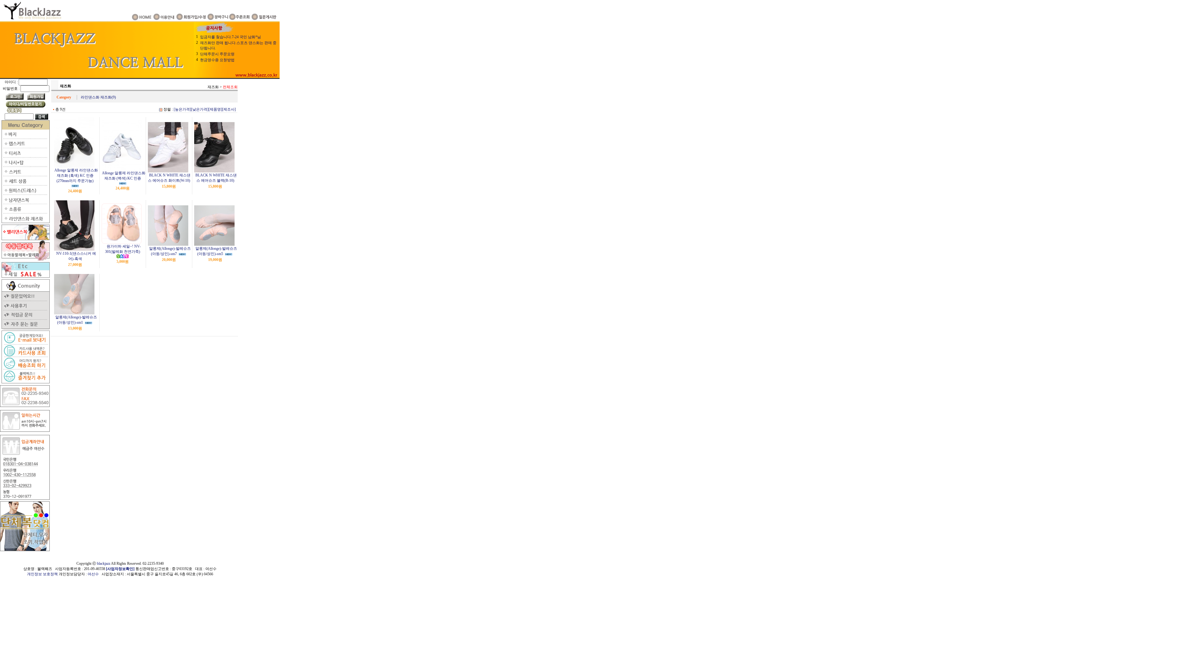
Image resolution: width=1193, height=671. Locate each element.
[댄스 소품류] (25, 212)
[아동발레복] (25, 259)
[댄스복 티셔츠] (25, 156)
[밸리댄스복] (25, 239)
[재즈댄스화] (25, 222)
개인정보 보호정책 (42, 574)
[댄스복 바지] (25, 137)
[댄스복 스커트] (25, 175)
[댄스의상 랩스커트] (25, 147)
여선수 (93, 574)
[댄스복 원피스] (25, 193)
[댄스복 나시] (25, 165)
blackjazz (103, 563)
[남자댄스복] (25, 203)
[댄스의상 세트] (25, 184)
